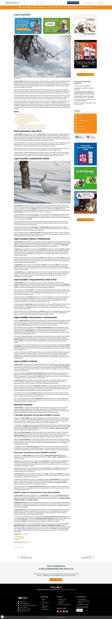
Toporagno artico (19, 536)
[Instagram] (61, 611)
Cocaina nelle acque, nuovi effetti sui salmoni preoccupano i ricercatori (85, 100)
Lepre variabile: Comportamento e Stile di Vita (27, 119)
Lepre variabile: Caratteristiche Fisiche (25, 116)
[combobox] (45, 2)
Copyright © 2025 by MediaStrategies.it (56, 617)
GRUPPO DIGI (27, 542)
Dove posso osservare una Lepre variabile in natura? (31, 127)
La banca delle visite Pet (70, 589)
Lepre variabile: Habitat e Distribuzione (25, 117)
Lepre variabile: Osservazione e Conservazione (27, 120)
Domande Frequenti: (21, 123)
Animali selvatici (24, 534)
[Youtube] (64, 611)
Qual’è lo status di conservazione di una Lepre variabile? (32, 128)
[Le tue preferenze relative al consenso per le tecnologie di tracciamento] (2, 617)
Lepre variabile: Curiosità (22, 122)
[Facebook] (58, 611)
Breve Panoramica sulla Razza (23, 114)
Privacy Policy (80, 609)
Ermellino (17, 539)
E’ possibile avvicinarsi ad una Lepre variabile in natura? (32, 125)
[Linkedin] (67, 611)
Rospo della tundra (19, 538)
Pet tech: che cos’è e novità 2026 (82, 85)
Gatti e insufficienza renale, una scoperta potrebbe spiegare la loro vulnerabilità (84, 96)
